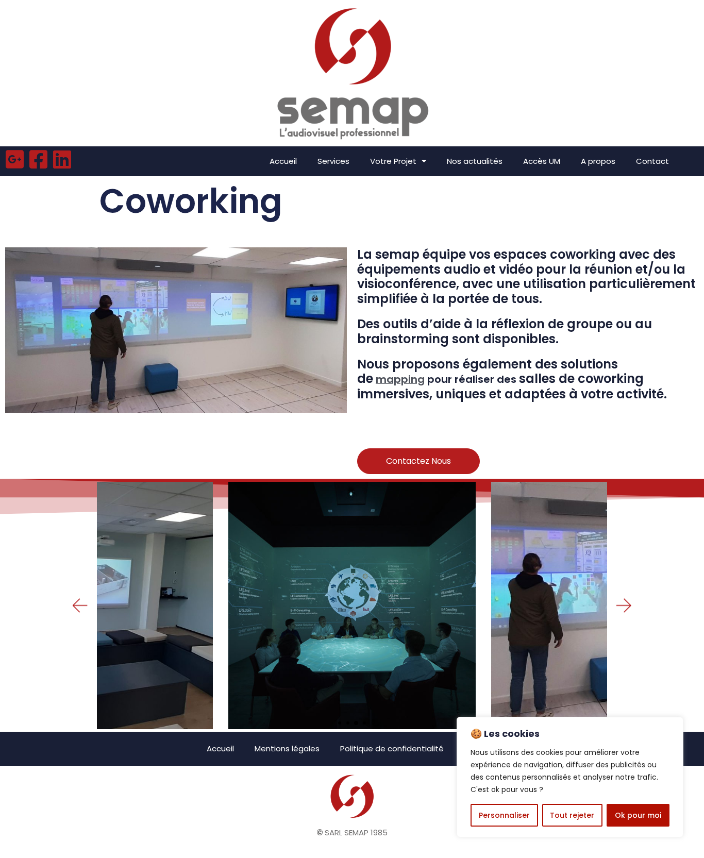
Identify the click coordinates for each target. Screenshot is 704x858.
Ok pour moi (638, 815)
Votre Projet (393, 161)
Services (333, 161)
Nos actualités (474, 161)
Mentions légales (287, 748)
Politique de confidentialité (392, 748)
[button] (339, 723)
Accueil (283, 161)
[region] (570, 777)
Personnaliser (504, 815)
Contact (652, 161)
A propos (598, 161)
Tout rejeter (572, 815)
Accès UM (541, 161)
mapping (400, 379)
